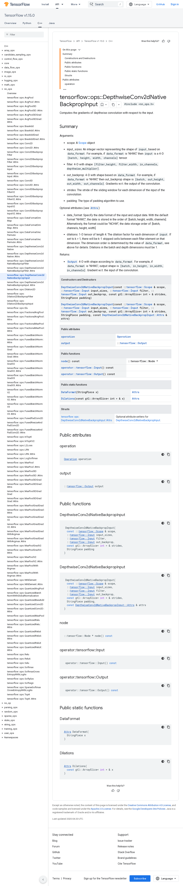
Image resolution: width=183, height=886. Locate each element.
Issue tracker (125, 840)
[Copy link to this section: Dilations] (77, 753)
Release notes (126, 846)
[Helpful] (163, 41)
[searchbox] (24, 34)
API (57, 4)
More (74, 4)
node (64, 361)
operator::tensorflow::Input (81, 367)
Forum (56, 846)
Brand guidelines (127, 857)
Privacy (67, 878)
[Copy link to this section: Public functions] (94, 504)
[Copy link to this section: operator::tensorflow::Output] (111, 677)
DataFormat (68, 392)
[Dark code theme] (163, 454)
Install (45, 4)
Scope (82, 143)
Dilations (68, 398)
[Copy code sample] (168, 454)
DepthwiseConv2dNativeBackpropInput (87, 287)
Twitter (56, 857)
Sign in (175, 4)
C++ (40, 23)
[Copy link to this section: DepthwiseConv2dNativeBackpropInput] (128, 515)
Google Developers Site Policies (148, 808)
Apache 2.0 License (101, 808)
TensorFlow (66, 41)
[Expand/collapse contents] (79, 50)
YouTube (57, 863)
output (65, 343)
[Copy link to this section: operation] (79, 446)
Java (52, 23)
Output (72, 261)
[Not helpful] (168, 41)
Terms (56, 878)
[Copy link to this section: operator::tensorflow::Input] (108, 650)
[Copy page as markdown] (113, 105)
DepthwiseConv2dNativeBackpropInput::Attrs (133, 315)
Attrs (94, 208)
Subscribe (140, 878)
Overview (10, 23)
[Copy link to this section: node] (71, 623)
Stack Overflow (126, 852)
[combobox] (106, 4)
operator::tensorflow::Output (82, 374)
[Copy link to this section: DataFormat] (83, 719)
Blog (54, 840)
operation (68, 336)
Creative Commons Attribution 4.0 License (149, 805)
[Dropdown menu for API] (63, 4)
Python (27, 23)
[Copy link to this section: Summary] (81, 127)
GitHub (160, 4)
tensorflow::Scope (139, 287)
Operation (124, 336)
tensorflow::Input (76, 290)
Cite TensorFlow (127, 863)
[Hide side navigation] (43, 879)
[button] (23, 50)
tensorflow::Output (133, 343)
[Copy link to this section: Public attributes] (94, 435)
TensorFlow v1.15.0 (19, 15)
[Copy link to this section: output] (74, 473)
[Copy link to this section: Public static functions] (106, 708)
